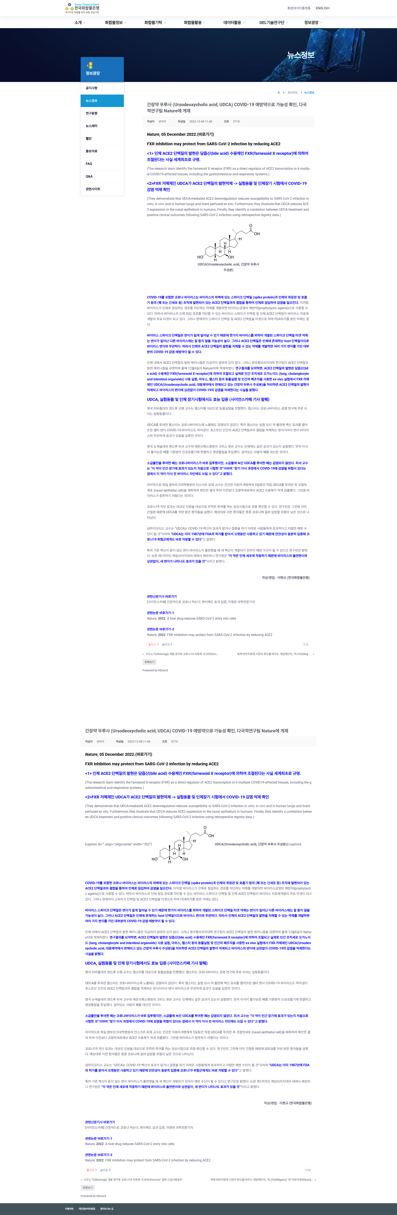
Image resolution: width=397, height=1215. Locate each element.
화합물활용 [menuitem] (193, 22)
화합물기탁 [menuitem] (153, 22)
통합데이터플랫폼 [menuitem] (299, 8)
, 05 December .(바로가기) (180, 134)
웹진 (89, 139)
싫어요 (167, 644)
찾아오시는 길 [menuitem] (106, 1208)
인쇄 (306, 644)
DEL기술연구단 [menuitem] (271, 22)
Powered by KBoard (155, 670)
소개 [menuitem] (78, 22)
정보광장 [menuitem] (311, 22)
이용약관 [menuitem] (69, 1208)
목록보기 (149, 662)
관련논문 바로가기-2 (160, 629)
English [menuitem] (322, 8)
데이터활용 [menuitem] (232, 22)
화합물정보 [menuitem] (114, 22)
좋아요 (153, 644)
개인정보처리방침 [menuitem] (87, 1208)
